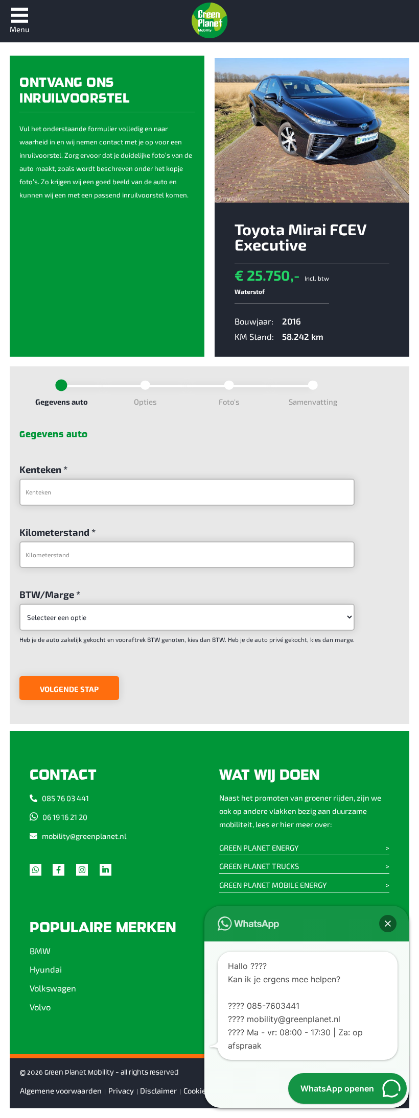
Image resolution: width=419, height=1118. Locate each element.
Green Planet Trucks (259, 866)
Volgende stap (69, 688)
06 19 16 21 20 (64, 817)
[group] (187, 398)
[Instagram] (87, 872)
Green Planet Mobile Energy (273, 884)
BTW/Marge (49, 594)
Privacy (121, 1090)
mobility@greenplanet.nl (84, 835)
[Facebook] (63, 872)
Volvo (40, 1007)
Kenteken (43, 469)
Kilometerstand (57, 532)
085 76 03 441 (65, 798)
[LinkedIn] (110, 872)
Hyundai (46, 969)
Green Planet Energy (258, 847)
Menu (19, 29)
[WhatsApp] (40, 872)
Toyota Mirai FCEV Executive (300, 236)
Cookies (196, 1090)
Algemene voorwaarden (61, 1090)
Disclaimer (158, 1090)
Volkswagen (53, 988)
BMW (40, 951)
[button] (388, 923)
